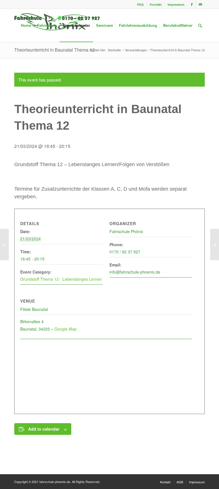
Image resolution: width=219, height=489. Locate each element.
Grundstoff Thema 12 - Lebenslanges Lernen (61, 279)
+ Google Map (64, 329)
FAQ (140, 4)
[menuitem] (140, 4)
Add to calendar (43, 429)
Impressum (176, 4)
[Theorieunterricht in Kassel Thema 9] (4, 244)
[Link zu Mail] (200, 4)
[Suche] (200, 25)
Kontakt (156, 4)
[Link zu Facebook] (192, 4)
